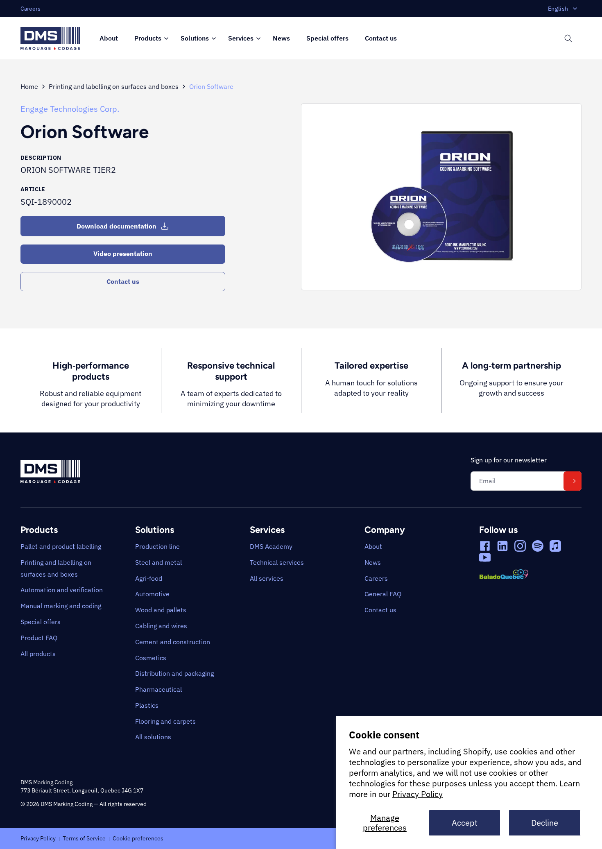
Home (29, 86)
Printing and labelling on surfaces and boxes (114, 86)
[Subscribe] (573, 481)
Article (32, 189)
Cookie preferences (138, 838)
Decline (544, 822)
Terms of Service (84, 838)
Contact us (122, 281)
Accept (465, 822)
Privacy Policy (417, 793)
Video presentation (122, 253)
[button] (149, 38)
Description (40, 157)
